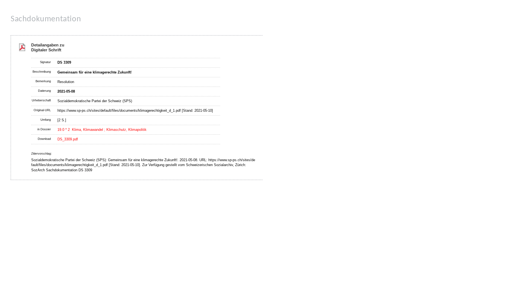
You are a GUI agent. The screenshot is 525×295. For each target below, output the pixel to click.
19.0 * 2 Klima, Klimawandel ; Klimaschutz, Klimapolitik (102, 130)
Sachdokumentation (46, 19)
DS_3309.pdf (67, 139)
